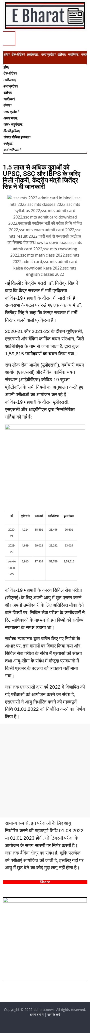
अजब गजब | (10, 118)
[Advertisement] (45, 770)
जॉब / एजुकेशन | (13, 124)
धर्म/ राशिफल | (11, 150)
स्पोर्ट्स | (8, 144)
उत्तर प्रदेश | (10, 112)
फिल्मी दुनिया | (11, 131)
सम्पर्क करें (54, 1014)
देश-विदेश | (18, 54)
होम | (7, 54)
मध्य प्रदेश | (48, 54)
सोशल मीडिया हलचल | (16, 137)
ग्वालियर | (73, 54)
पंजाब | (85, 54)
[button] (45, 60)
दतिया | (61, 54)
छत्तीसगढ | (32, 54)
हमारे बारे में (37, 1014)
